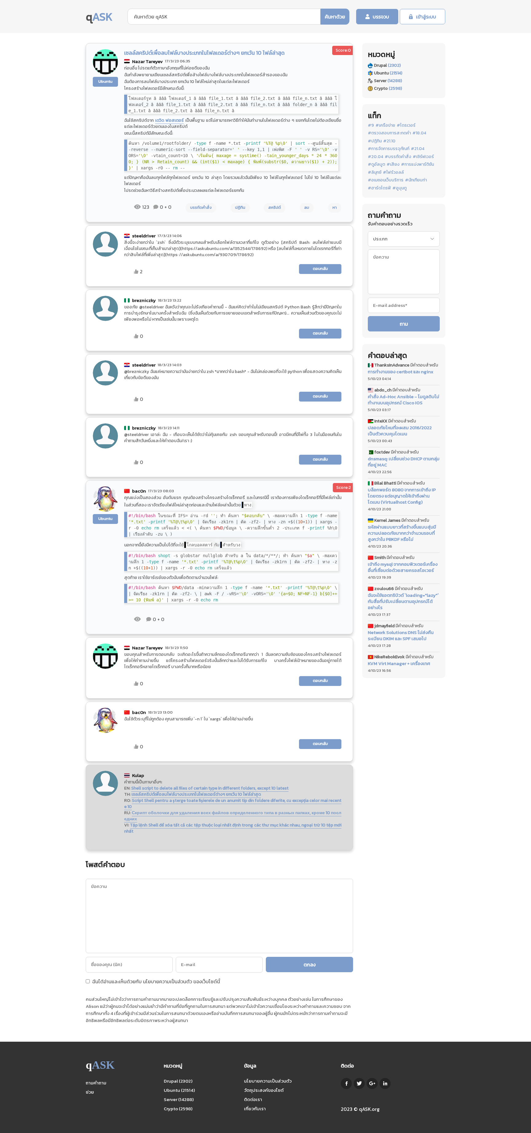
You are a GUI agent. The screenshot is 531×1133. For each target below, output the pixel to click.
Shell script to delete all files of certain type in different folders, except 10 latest (210, 788)
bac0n (139, 490)
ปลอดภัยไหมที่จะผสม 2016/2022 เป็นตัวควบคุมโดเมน (400, 431)
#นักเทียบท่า (416, 180)
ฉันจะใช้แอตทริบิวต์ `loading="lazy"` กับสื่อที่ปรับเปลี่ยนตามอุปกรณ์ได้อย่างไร (403, 601)
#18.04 (419, 133)
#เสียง (393, 164)
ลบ (306, 207)
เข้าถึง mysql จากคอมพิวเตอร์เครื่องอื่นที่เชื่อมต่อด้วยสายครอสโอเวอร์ (403, 567)
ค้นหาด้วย (335, 16)
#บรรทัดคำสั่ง (398, 157)
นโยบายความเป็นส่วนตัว (167, 981)
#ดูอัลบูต (376, 164)
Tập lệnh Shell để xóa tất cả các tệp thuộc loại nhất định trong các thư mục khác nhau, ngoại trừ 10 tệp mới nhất (232, 828)
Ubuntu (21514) (179, 1090)
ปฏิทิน (240, 207)
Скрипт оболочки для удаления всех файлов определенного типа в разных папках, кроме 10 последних (232, 816)
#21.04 (417, 149)
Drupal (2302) (178, 1080)
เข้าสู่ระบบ (426, 16)
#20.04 (375, 157)
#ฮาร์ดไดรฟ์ (379, 188)
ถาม (404, 323)
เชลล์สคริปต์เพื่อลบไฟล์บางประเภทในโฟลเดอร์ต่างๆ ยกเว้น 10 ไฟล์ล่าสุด (196, 794)
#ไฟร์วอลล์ (393, 172)
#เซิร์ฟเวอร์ (423, 157)
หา (334, 207)
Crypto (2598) (178, 1108)
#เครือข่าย (385, 125)
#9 (371, 125)
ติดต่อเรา (253, 1099)
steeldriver (143, 235)
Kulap (138, 775)
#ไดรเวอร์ (406, 125)
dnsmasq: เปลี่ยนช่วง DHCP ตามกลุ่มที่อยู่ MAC (403, 462)
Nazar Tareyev (147, 61)
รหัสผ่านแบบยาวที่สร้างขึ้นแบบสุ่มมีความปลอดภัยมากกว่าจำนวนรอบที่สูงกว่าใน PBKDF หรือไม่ (402, 533)
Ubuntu (105, 81)
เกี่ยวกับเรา (255, 1108)
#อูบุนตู (399, 188)
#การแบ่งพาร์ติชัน (417, 164)
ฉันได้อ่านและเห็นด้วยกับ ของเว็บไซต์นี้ (155, 982)
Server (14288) (179, 1099)
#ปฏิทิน (375, 141)
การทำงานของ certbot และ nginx (400, 372)
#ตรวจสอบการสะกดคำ (389, 133)
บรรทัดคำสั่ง (201, 207)
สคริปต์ (274, 207)
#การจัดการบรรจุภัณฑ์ (388, 149)
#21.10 (389, 141)
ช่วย (90, 1091)
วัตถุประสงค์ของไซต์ (264, 1090)
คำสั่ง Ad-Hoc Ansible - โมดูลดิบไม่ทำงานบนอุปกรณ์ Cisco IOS (403, 400)
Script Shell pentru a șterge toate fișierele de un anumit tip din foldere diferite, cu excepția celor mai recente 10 (232, 803)
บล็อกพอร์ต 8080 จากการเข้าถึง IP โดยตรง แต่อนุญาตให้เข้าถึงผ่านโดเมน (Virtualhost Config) (402, 496)
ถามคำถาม (96, 1082)
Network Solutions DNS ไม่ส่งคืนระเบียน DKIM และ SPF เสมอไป (401, 635)
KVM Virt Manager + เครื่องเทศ (399, 663)
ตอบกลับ (320, 268)
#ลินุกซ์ (374, 172)
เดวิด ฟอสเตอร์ (169, 120)
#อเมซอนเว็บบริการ (385, 180)
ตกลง (310, 964)
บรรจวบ (381, 16)
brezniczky (144, 300)
